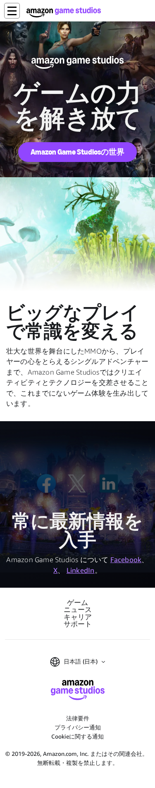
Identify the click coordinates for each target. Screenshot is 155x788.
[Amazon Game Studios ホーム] (63, 12)
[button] (12, 11)
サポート (78, 624)
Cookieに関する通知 (77, 736)
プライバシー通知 (78, 727)
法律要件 (77, 718)
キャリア (78, 617)
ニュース (78, 609)
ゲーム (77, 602)
